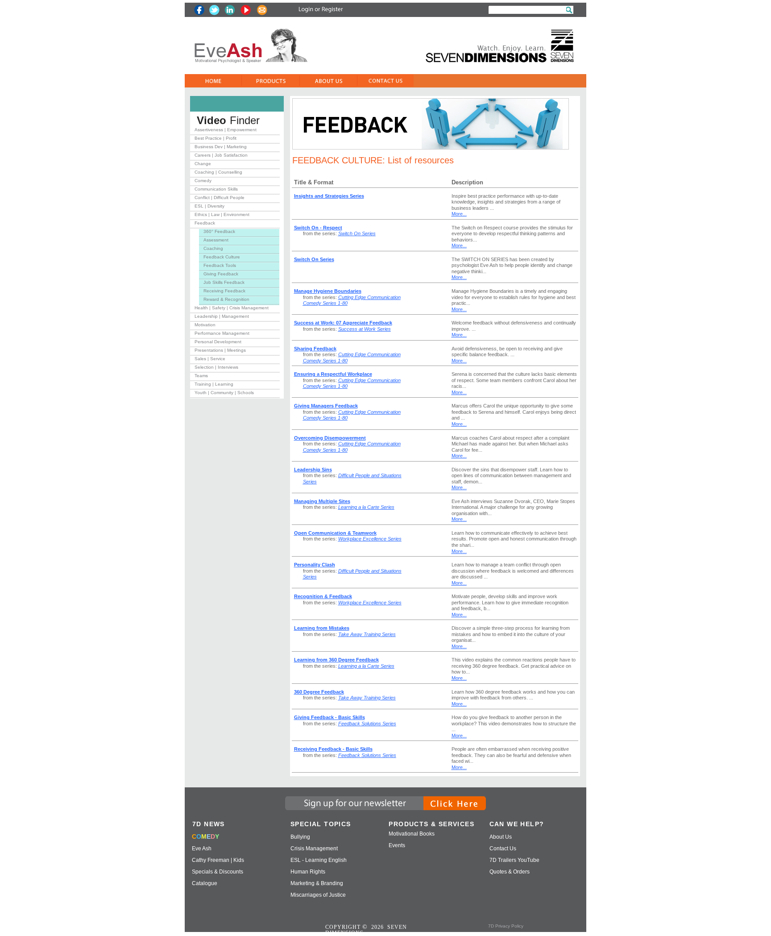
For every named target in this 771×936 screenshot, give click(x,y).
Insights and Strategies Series (329, 196)
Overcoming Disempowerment (330, 438)
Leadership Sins (313, 469)
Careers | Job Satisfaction (221, 155)
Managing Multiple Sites (322, 501)
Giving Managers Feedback (326, 405)
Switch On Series (314, 259)
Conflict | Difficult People (220, 197)
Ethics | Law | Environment (222, 214)
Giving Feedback (220, 273)
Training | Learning (214, 384)
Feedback (205, 222)
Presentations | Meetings (220, 350)
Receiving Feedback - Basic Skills (333, 749)
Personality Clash (314, 564)
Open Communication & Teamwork (335, 533)
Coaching (213, 248)
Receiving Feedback (224, 290)
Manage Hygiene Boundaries (327, 291)
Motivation (205, 324)
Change (203, 163)
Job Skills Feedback (224, 282)
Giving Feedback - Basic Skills (329, 717)
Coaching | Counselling (218, 172)
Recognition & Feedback (323, 596)
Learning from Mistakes (321, 628)
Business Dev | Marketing (221, 146)
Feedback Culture (221, 256)
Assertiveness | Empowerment (226, 129)
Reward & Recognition (226, 299)
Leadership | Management (222, 316)
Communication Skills (216, 189)
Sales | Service (210, 358)
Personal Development (218, 341)
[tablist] (235, 263)
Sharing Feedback (315, 348)
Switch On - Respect (318, 227)
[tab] (235, 131)
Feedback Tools (219, 265)
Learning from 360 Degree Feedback (336, 659)
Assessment (215, 239)
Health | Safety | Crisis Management (232, 307)
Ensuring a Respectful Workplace (333, 374)
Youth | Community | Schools (224, 392)
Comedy (203, 180)
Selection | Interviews (216, 367)
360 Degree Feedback (319, 692)
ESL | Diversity (209, 206)
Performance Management (222, 333)
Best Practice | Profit (215, 138)
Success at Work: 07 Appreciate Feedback (343, 322)
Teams (201, 375)
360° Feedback (219, 231)
